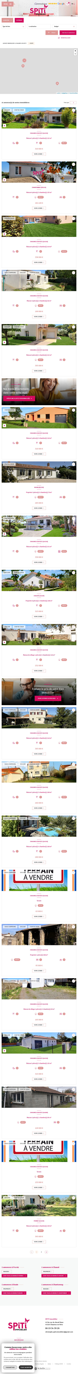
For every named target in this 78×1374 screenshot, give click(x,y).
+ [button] (75, 51)
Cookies (69, 1364)
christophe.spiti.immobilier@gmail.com (59, 1332)
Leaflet (58, 93)
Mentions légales (39, 1364)
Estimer (19, 20)
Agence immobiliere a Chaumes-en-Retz (14, 43)
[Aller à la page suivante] (46, 1252)
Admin (49, 1364)
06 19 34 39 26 (52, 1328)
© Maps (64, 93)
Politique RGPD (59, 1364)
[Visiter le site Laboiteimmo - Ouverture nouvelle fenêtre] (42, 1368)
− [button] (75, 54)
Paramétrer (10, 1367)
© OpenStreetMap (73, 93)
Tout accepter (26, 1367)
